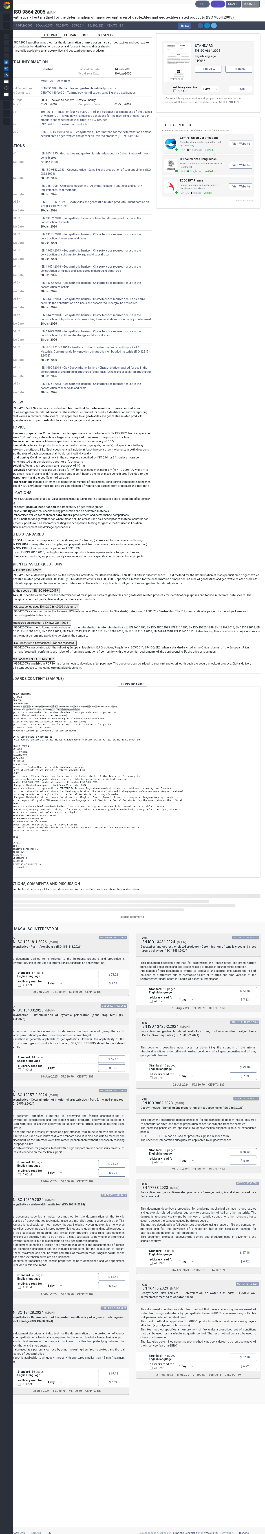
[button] (184, 26)
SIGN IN (233, 4)
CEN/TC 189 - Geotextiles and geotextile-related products (78, 88)
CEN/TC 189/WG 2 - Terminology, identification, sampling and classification (88, 92)
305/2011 (78, 25)
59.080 (223, 102)
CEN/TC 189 (115, 25)
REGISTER (250, 4)
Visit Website (241, 143)
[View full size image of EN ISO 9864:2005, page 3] (177, 62)
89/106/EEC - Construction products (64, 124)
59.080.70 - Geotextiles (55, 81)
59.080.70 (62, 25)
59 (216, 102)
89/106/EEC (96, 25)
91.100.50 (75, 1391)
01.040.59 (59, 992)
